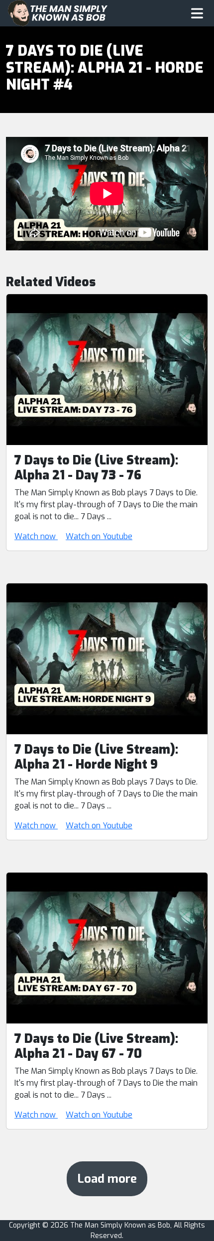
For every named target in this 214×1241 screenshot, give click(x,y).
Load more (107, 1179)
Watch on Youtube (99, 536)
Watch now (36, 536)
